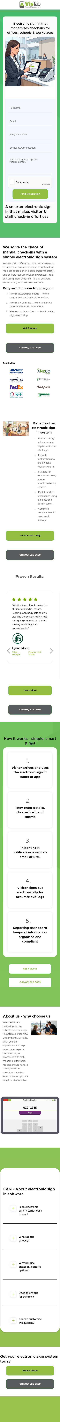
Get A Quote (30, 328)
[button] (9, 651)
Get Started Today (30, 535)
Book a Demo (30, 1370)
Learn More (30, 690)
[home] (30, 4)
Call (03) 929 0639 (30, 348)
